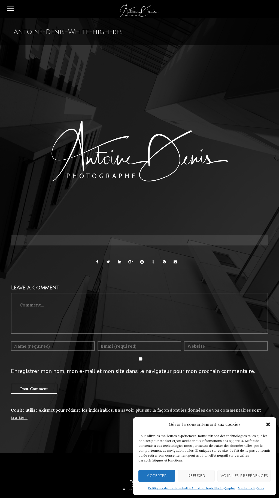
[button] (268, 424)
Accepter (157, 475)
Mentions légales (251, 488)
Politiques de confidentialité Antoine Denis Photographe (191, 488)
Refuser (196, 475)
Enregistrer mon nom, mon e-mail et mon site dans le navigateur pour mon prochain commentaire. (133, 371)
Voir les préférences (244, 475)
